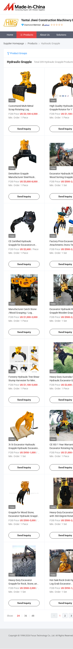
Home (10, 34)
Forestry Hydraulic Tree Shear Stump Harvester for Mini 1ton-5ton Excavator (23, 380)
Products (28, 34)
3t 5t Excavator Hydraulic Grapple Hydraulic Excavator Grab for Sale (23, 448)
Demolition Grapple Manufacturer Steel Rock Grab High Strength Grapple (23, 177)
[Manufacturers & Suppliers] (24, 7)
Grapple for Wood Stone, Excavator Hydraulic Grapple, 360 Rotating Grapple (23, 516)
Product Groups (18, 53)
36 (25, 615)
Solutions (61, 34)
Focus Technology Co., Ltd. (43, 635)
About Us (45, 34)
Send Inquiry (24, 128)
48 (33, 615)
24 (18, 615)
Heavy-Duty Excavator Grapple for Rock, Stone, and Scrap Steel (23, 583)
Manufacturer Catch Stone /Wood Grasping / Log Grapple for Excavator (22, 312)
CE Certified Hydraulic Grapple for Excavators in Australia (21, 245)
